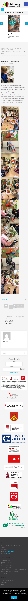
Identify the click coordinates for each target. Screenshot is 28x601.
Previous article (8, 319)
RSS (22, 306)
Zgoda (14, 598)
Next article (19, 317)
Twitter (6, 306)
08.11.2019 (4, 63)
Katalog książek (14, 372)
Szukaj (24, 353)
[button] (26, 4)
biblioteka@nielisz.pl (9, 551)
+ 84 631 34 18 (6, 553)
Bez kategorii (8, 51)
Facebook (11, 307)
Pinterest (14, 306)
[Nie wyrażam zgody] (26, 594)
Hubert (10, 63)
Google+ (18, 306)
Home (2, 51)
